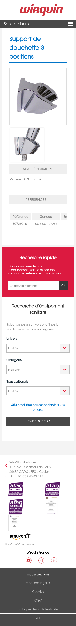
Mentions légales (38, 582)
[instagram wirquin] (41, 560)
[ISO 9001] (12, 494)
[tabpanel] (38, 180)
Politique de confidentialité (38, 609)
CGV (38, 600)
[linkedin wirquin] (54, 560)
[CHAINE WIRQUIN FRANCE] (29, 560)
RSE (38, 617)
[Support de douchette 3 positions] (38, 96)
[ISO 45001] (12, 512)
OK (63, 285)
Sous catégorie (17, 381)
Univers (11, 338)
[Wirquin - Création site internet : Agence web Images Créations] (38, 574)
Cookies (38, 591)
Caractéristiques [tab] (35, 169)
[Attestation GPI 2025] (11, 529)
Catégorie (14, 359)
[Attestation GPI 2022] (48, 512)
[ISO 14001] (49, 494)
